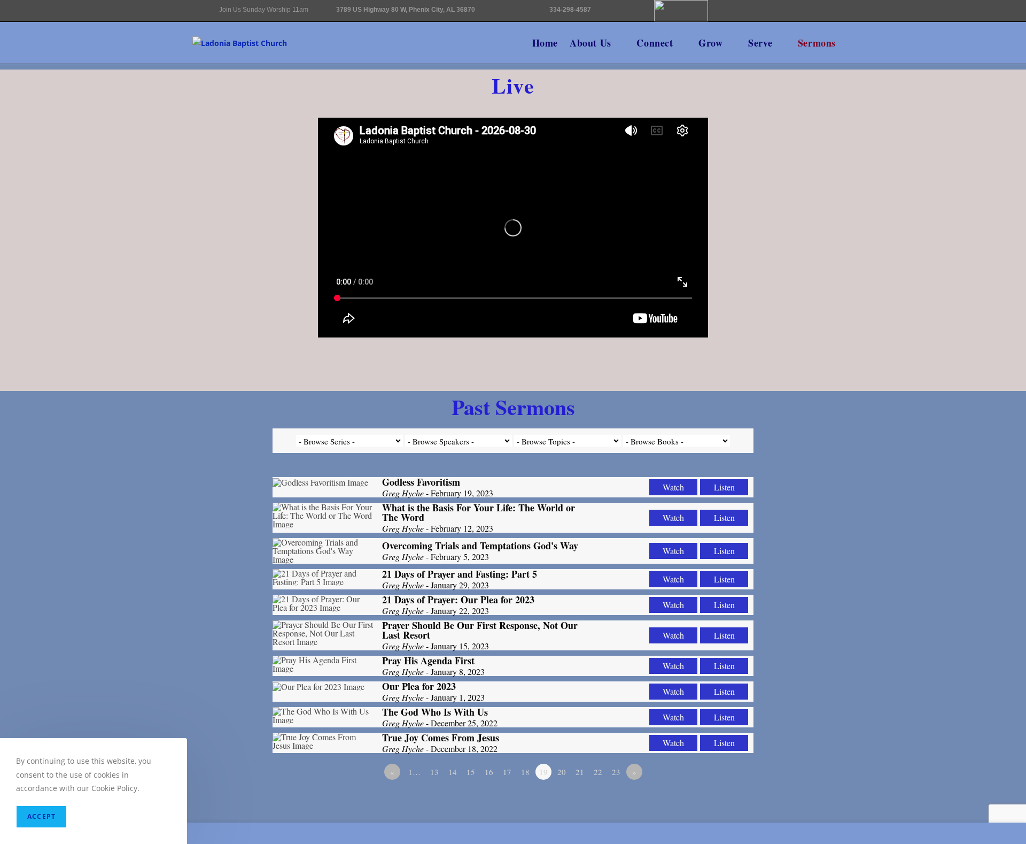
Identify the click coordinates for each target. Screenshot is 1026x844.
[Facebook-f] (760, 16)
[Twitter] (793, 46)
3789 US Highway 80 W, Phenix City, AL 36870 (405, 9)
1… (414, 771)
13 (434, 771)
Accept (41, 816)
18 (525, 771)
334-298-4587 (570, 9)
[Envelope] (726, 16)
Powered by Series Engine (713, 801)
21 (580, 771)
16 (489, 771)
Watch (673, 487)
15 (471, 771)
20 (561, 771)
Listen (724, 487)
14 (452, 771)
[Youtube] (793, 16)
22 (598, 771)
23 (616, 771)
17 (507, 771)
